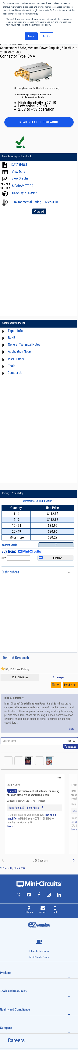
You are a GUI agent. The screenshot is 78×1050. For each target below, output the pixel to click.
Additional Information (14, 322)
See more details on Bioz (66, 868)
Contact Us (15, 373)
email (42, 912)
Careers (16, 1040)
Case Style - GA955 (24, 193)
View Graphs (20, 178)
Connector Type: (13, 56)
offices (29, 912)
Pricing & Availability (12, 492)
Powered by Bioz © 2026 (13, 868)
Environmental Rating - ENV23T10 (35, 202)
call (55, 912)
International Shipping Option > (38, 500)
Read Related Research (39, 122)
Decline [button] (46, 36)
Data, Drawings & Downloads (17, 156)
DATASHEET (19, 164)
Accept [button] (31, 36)
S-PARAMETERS (22, 186)
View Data (18, 172)
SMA (31, 56)
